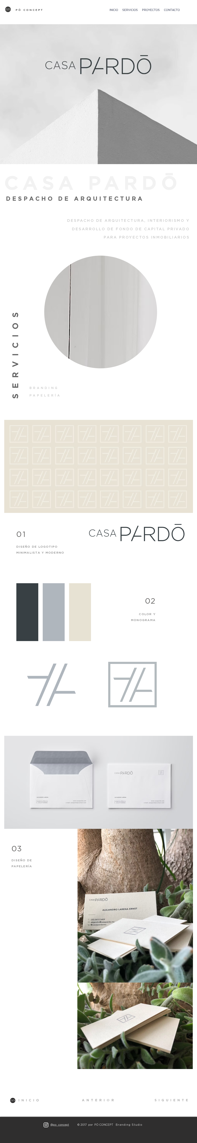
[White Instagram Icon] (46, 1125)
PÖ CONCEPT (29, 10)
